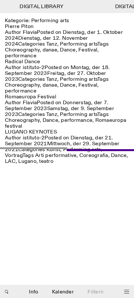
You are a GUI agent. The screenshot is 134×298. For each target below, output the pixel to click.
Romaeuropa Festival (30, 96)
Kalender (63, 292)
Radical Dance (22, 61)
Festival (87, 50)
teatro (46, 161)
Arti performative (55, 155)
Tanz (51, 44)
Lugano (27, 161)
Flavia (30, 32)
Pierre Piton (19, 26)
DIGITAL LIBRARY (41, 6)
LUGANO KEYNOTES (31, 132)
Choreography (22, 50)
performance (20, 55)
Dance (67, 50)
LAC (10, 161)
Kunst (53, 149)
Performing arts (78, 44)
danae (50, 50)
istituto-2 (34, 67)
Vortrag (13, 155)
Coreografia (93, 155)
